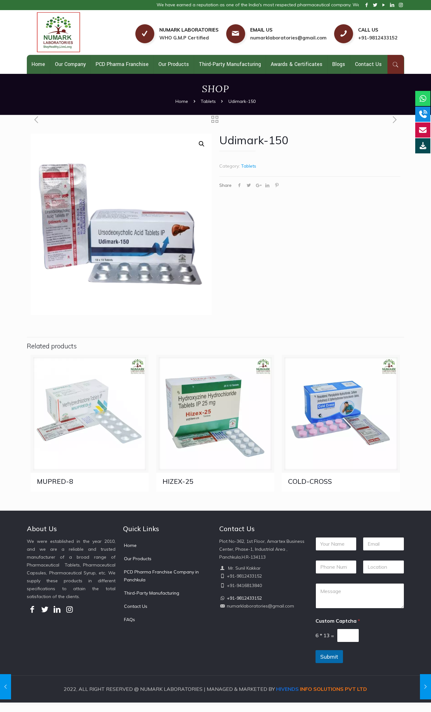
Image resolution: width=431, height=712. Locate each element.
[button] (201, 144)
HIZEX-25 (177, 481)
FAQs (129, 619)
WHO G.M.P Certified (184, 38)
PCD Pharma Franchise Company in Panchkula (161, 576)
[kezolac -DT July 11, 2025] (5, 686)
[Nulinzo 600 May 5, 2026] (425, 686)
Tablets (208, 101)
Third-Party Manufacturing (151, 593)
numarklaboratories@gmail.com (288, 38)
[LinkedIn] (392, 5)
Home (181, 101)
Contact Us (135, 606)
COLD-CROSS (310, 481)
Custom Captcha (338, 621)
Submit (329, 656)
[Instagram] (401, 5)
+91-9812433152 (378, 38)
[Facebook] (366, 5)
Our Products (137, 558)
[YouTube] (384, 5)
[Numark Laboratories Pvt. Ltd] (73, 32)
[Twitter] (375, 5)
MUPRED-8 (55, 481)
